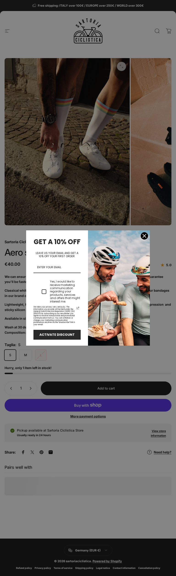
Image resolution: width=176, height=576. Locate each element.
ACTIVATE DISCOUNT (57, 334)
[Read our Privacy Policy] (78, 308)
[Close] (144, 235)
